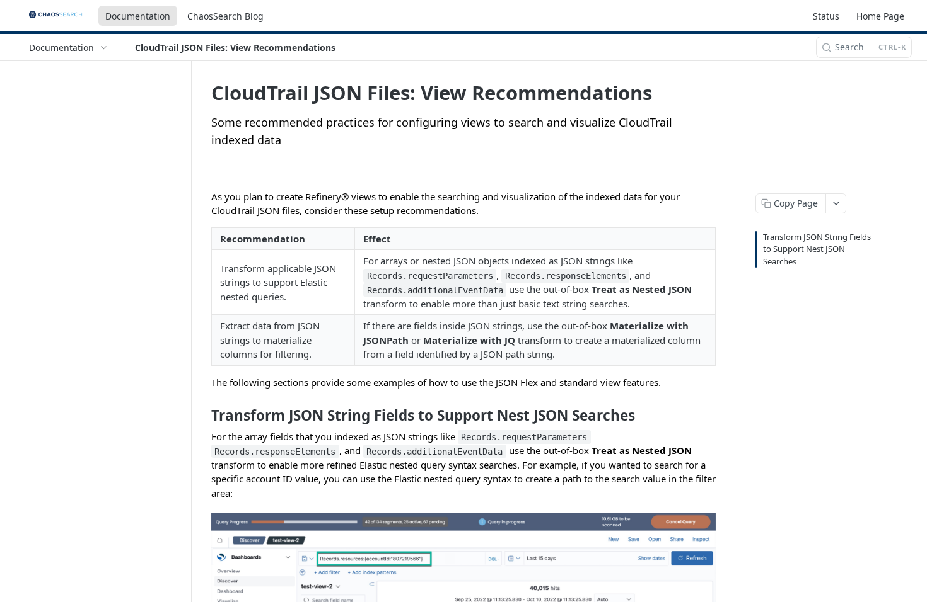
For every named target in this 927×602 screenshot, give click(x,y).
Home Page (880, 16)
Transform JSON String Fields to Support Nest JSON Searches (817, 249)
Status (826, 16)
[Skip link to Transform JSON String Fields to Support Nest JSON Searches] (202, 416)
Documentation (137, 16)
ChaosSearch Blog (225, 16)
